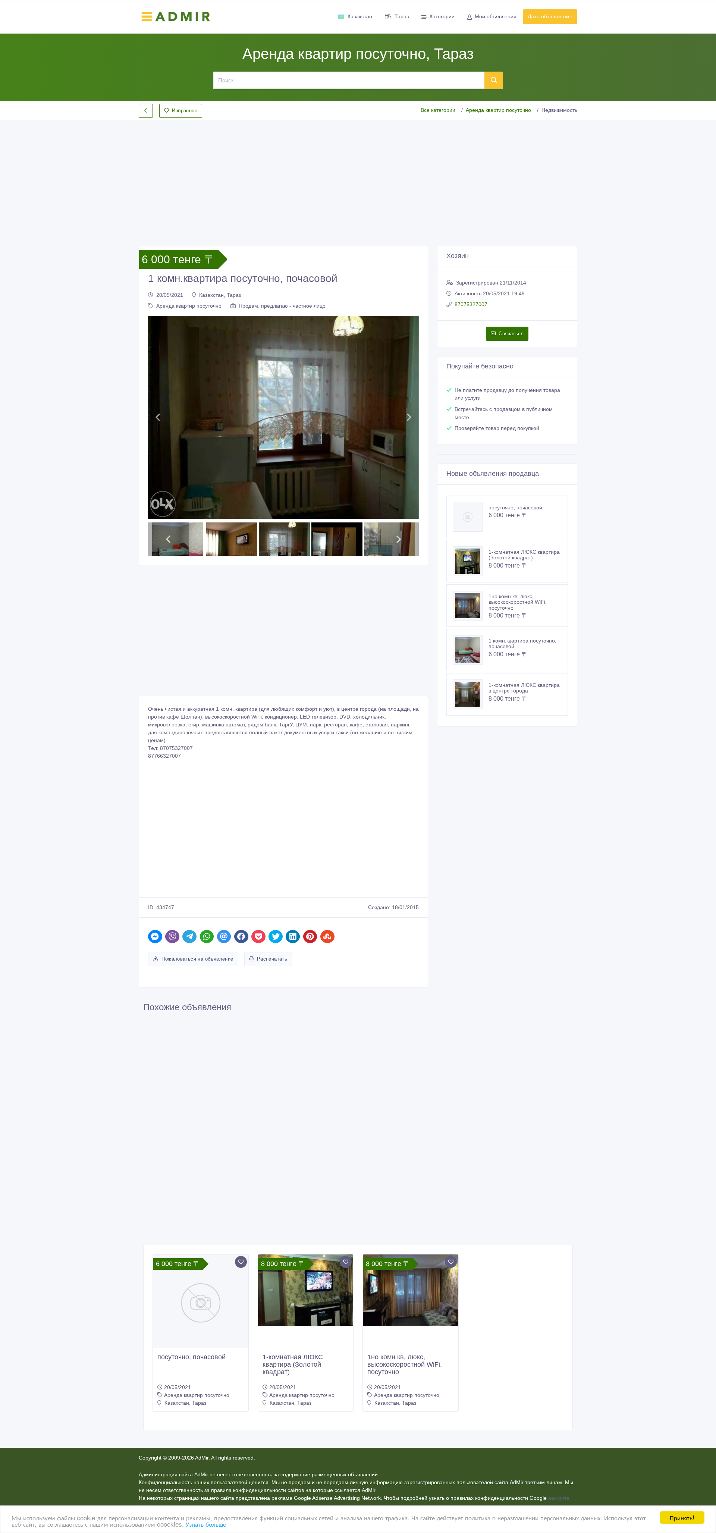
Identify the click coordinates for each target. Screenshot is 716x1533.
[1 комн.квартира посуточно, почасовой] (471, 650)
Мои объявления (495, 16)
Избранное (184, 110)
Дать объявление (550, 16)
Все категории (438, 110)
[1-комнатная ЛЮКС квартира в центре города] (471, 694)
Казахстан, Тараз (220, 295)
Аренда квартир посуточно (498, 110)
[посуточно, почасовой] (471, 517)
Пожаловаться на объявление (197, 959)
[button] (157, 417)
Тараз (402, 16)
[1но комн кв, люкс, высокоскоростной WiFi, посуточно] (471, 606)
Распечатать (272, 959)
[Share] (155, 936)
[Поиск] (493, 80)
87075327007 (471, 304)
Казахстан (360, 16)
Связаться (511, 333)
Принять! (682, 1517)
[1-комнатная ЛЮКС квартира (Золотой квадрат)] (471, 561)
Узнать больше (206, 1524)
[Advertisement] (358, 177)
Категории (442, 16)
